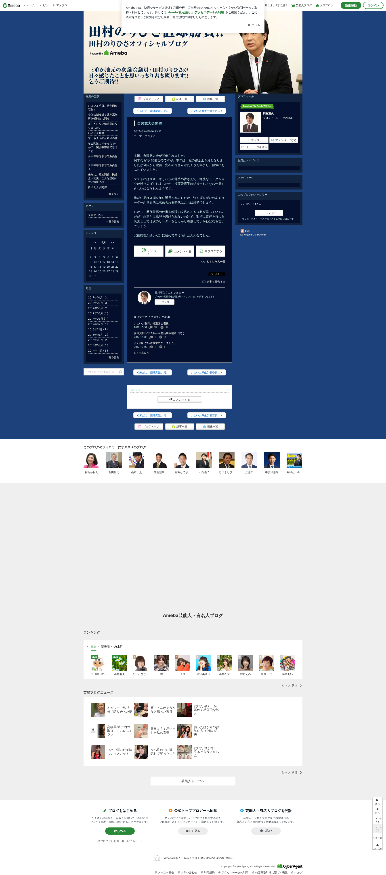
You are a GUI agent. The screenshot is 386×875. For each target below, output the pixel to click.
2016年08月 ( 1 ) (98, 345)
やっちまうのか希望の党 (102, 138)
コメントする (181, 399)
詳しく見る (193, 831)
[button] (377, 846)
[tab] (93, 647)
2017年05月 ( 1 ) (98, 313)
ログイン (373, 5)
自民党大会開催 (149, 123)
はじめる (120, 831)
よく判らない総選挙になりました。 (155, 343)
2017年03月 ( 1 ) (98, 318)
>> (112, 242)
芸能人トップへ (193, 781)
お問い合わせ (189, 872)
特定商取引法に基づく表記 (271, 872)
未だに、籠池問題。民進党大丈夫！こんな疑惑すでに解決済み (102, 178)
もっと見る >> (142, 352)
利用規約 (209, 872)
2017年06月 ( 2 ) (98, 308)
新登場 (105, 646)
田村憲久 (268, 113)
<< (95, 242)
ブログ (149, 136)
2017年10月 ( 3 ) (98, 297)
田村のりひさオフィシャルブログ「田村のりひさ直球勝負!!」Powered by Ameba (193, 52)
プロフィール (270, 117)
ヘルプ (298, 872)
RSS (247, 231)
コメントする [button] (182, 251)
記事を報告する (216, 281)
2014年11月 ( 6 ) (98, 350)
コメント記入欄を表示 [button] (213, 389)
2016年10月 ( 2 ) (98, 334)
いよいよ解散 (96, 133)
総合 (93, 646)
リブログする (213, 251)
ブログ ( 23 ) (95, 215)
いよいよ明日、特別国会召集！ (152, 323)
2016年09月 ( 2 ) (98, 340)
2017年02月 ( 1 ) (98, 324)
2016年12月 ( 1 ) (98, 329)
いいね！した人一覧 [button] (213, 261)
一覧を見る (112, 194)
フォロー (167, 302)
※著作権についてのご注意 (253, 234)
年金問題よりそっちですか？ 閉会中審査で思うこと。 (102, 147)
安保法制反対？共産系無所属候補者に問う (159, 333)
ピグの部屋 (286, 117)
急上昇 (118, 646)
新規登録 (351, 5)
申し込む (266, 831)
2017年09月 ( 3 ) (98, 302)
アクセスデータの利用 (235, 872)
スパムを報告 (166, 872)
